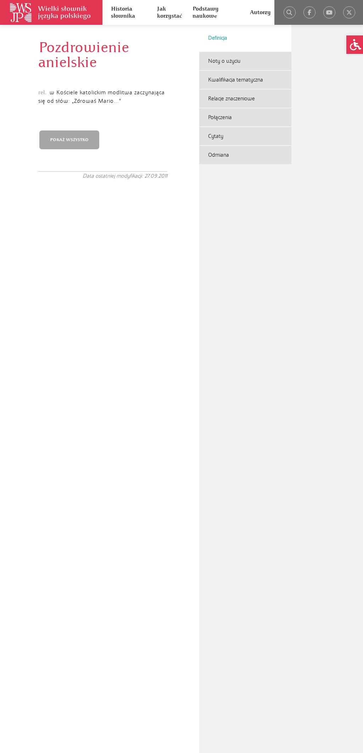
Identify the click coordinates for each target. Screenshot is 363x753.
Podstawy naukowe (205, 12)
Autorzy (260, 12)
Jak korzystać (169, 12)
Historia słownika (123, 12)
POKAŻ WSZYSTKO (69, 140)
